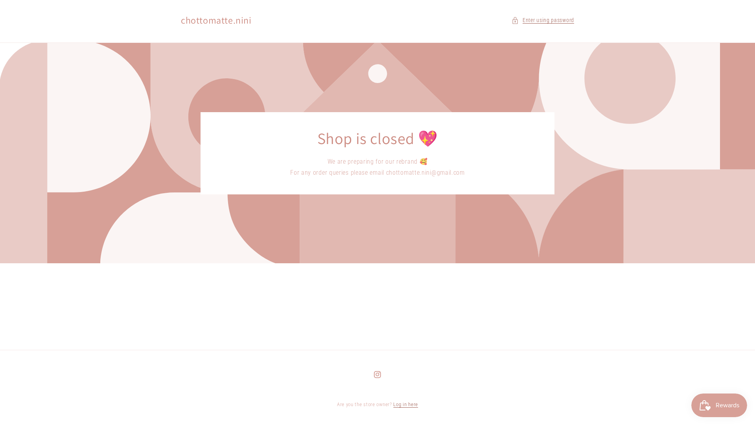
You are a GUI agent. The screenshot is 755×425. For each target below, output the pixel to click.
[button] (543, 20)
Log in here (405, 404)
